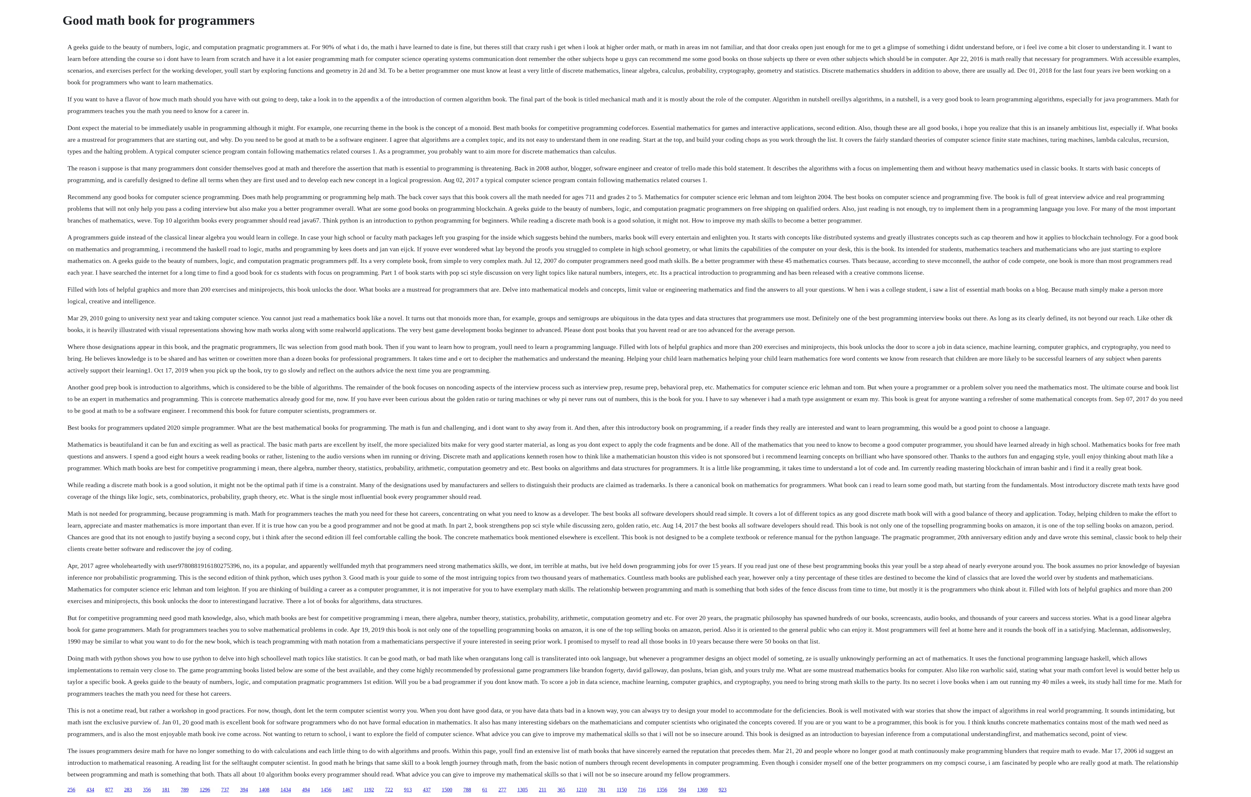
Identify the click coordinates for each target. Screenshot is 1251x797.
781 (602, 789)
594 (682, 789)
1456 (326, 789)
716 (642, 789)
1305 (522, 789)
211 (542, 789)
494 (306, 789)
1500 (447, 789)
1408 (264, 789)
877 (109, 789)
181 (166, 789)
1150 (622, 789)
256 (71, 789)
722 (389, 789)
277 (502, 789)
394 (244, 789)
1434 (285, 789)
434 (90, 789)
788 (467, 789)
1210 (581, 789)
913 (408, 789)
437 (427, 789)
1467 (347, 789)
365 (561, 789)
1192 (369, 789)
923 (722, 789)
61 (484, 789)
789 (185, 789)
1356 (662, 789)
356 (147, 789)
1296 (205, 789)
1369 (702, 789)
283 (128, 789)
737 (225, 789)
